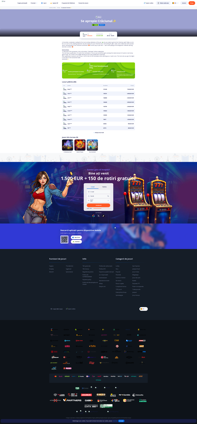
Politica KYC (102, 269)
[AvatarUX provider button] (79, 351)
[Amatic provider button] (129, 329)
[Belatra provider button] (129, 340)
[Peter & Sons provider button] (54, 335)
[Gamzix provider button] (67, 329)
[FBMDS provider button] (142, 340)
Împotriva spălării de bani (106, 272)
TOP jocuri (119, 289)
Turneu (58, 7)
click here (115, 421)
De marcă (118, 280)
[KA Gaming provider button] (67, 357)
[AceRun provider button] (142, 357)
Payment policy (86, 279)
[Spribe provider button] (92, 340)
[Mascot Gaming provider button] (54, 351)
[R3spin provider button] (117, 362)
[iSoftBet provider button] (117, 335)
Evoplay (51, 269)
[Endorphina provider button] (54, 329)
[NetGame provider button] (117, 329)
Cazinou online (52, 7)
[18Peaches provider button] (67, 368)
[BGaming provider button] (142, 329)
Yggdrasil (68, 269)
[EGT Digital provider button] (104, 357)
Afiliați (101, 283)
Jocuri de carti (136, 278)
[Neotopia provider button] (54, 368)
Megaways (135, 275)
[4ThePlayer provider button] (92, 351)
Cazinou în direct (120, 278)
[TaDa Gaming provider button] (92, 346)
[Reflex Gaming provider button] (129, 357)
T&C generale (86, 266)
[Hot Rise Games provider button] (92, 362)
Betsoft (51, 272)
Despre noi (102, 286)
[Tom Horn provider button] (54, 346)
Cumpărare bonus (121, 286)
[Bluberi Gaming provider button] (67, 346)
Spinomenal (69, 272)
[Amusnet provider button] (54, 362)
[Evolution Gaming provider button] (79, 346)
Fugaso (51, 266)
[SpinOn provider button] (142, 351)
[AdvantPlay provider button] (67, 362)
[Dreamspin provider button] (129, 362)
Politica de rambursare (105, 266)
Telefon (104, 187)
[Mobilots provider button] (67, 340)
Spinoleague (119, 295)
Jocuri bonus (136, 295)
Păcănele (118, 275)
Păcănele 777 (136, 283)
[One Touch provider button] (129, 346)
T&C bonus (85, 269)
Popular (118, 272)
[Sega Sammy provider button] (67, 351)
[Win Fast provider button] (117, 346)
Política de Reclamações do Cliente (90, 283)
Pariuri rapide (120, 283)
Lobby (117, 266)
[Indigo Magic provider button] (92, 357)
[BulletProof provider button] (117, 351)
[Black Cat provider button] (79, 362)
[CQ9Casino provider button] (117, 340)
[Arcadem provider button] (54, 340)
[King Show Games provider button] (142, 346)
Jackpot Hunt (136, 269)
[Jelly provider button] (117, 357)
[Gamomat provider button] (79, 329)
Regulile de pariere (87, 272)
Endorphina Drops (121, 292)
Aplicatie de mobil (104, 280)
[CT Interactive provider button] (142, 335)
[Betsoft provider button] (104, 329)
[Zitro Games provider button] (104, 346)
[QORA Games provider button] (79, 357)
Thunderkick (69, 266)
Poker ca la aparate (138, 286)
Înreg (191, 3)
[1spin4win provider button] (79, 335)
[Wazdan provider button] (92, 335)
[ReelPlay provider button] (104, 351)
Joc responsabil (103, 275)
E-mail (92, 187)
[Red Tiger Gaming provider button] (79, 340)
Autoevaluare (103, 278)
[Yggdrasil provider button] (92, 329)
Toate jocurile (136, 289)
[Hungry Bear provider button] (104, 362)
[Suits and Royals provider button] (142, 362)
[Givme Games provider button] (129, 335)
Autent (184, 3)
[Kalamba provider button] (104, 335)
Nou (117, 269)
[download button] (64, 240)
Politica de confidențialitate (87, 275)
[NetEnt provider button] (67, 335)
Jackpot (134, 292)
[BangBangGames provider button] (54, 357)
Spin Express (136, 266)
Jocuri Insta (135, 272)
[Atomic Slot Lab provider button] (104, 340)
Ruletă (134, 280)
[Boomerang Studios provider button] (129, 351)
